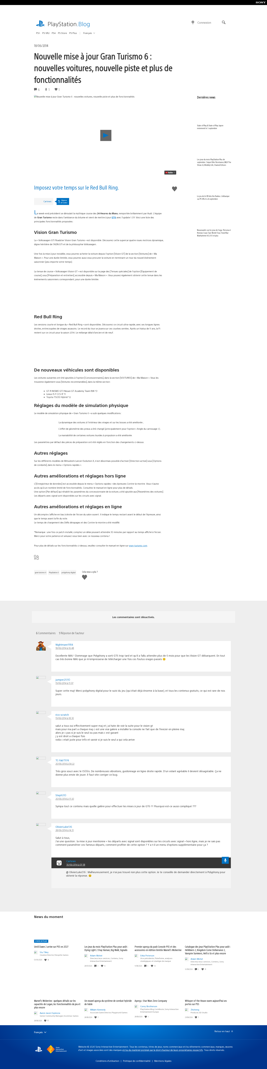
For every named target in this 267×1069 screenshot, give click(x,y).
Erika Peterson (147, 955)
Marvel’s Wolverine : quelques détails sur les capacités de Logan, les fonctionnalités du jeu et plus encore (57, 1004)
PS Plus (73, 33)
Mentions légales (162, 1060)
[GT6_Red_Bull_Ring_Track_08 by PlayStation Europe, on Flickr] (99, 350)
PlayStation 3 (54, 572)
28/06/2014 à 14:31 (64, 830)
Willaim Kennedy (98, 1009)
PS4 (54, 33)
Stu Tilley (44, 952)
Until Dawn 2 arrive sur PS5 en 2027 (51, 946)
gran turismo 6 (40, 572)
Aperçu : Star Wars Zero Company (151, 1000)
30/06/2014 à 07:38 (75, 864)
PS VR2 (46, 33)
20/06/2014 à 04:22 (64, 763)
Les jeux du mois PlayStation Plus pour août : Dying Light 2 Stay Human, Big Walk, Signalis (106, 948)
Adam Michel (96, 955)
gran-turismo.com (138, 545)
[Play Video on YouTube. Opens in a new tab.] (170, 173)
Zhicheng (195, 1009)
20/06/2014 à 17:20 (64, 798)
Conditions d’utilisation (107, 1060)
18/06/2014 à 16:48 (64, 648)
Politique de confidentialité (136, 1060)
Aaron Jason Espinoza (50, 1013)
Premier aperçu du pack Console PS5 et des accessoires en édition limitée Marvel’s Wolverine (158, 948)
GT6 (114, 217)
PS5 (38, 33)
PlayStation (69, 24)
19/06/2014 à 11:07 (64, 683)
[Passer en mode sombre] (193, 22)
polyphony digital (69, 572)
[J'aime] (45, 959)
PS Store (62, 33)
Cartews (47, 201)
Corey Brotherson (148, 1006)
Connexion (204, 22)
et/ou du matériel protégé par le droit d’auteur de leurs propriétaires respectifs (162, 1050)
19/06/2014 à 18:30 (64, 718)
